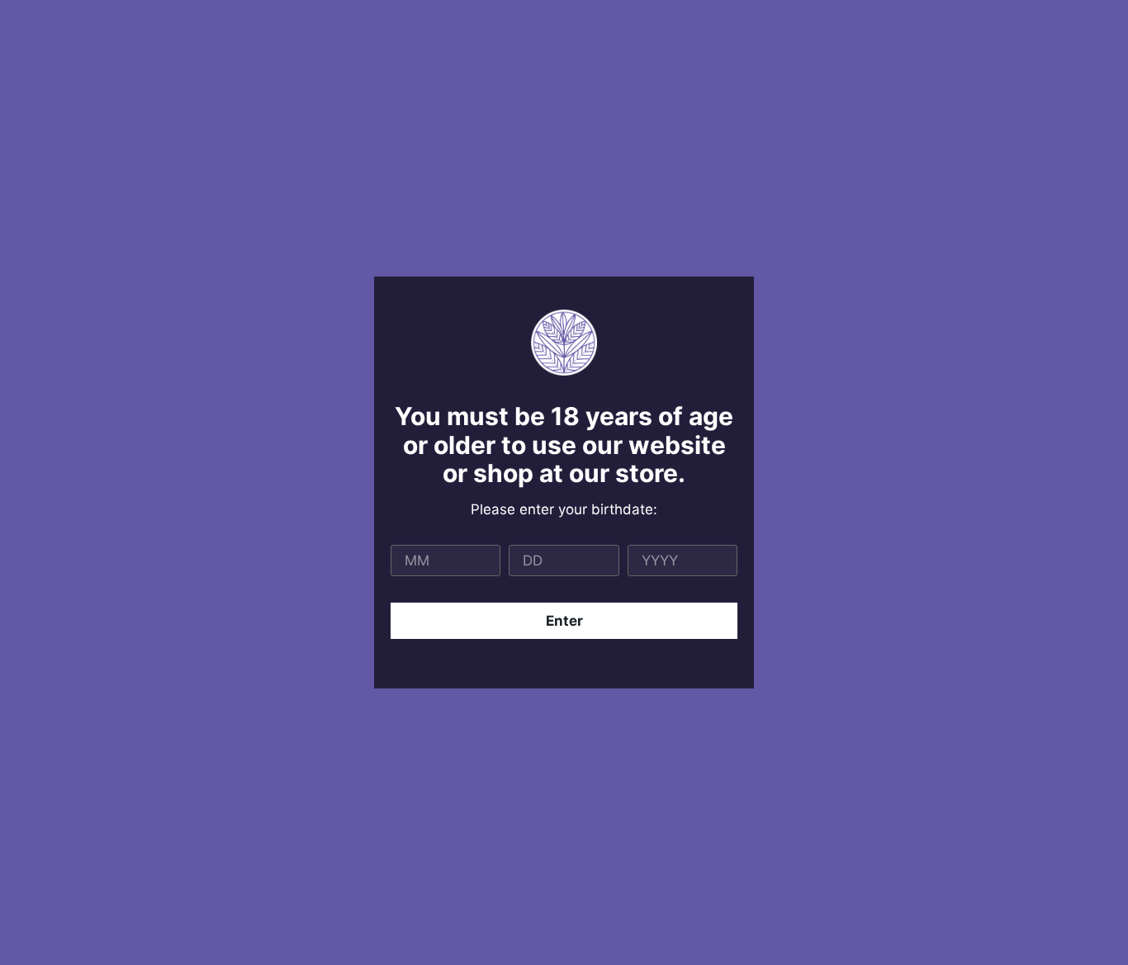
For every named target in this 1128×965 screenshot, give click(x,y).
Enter (564, 621)
